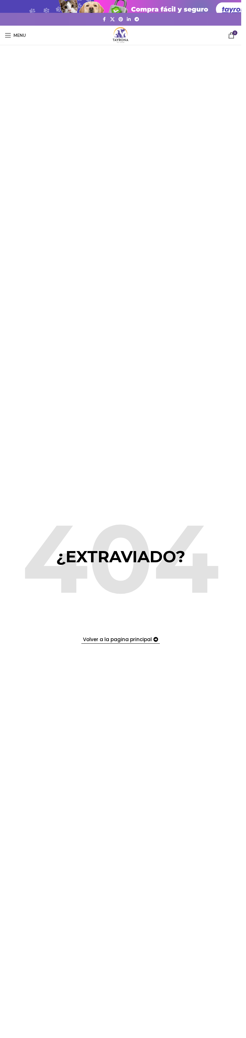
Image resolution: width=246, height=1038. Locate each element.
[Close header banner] (233, 6)
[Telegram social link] (137, 19)
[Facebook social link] (104, 19)
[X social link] (112, 19)
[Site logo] (120, 35)
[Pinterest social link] (121, 19)
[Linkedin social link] (129, 19)
